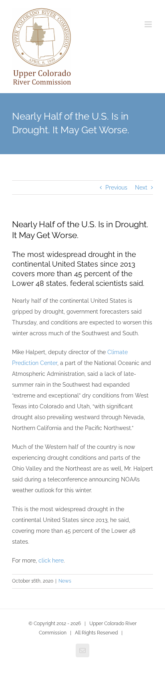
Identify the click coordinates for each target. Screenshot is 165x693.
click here (51, 560)
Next (141, 187)
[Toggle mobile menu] (149, 24)
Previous (116, 187)
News (64, 581)
